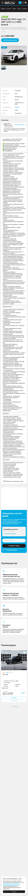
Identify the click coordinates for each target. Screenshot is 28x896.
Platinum (17, 107)
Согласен (14, 891)
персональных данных (12, 550)
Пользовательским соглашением (11, 883)
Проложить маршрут (10, 533)
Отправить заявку (14, 545)
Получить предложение (10, 40)
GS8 (2, 651)
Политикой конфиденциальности (11, 885)
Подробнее (14, 697)
